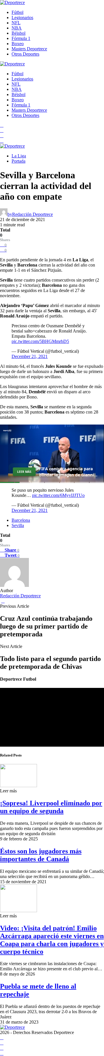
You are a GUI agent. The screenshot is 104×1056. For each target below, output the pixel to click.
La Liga (19, 155)
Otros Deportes (25, 54)
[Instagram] (1, 135)
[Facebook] (1, 125)
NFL (16, 22)
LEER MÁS (24, 472)
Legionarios (22, 17)
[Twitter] (1, 140)
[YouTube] (1, 130)
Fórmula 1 (21, 38)
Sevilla (18, 525)
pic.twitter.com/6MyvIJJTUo (58, 495)
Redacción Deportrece (20, 595)
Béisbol (18, 33)
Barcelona (21, 520)
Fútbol (17, 12)
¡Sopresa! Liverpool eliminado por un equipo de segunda (51, 807)
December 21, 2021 (30, 356)
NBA (17, 27)
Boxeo (18, 43)
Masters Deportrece (29, 48)
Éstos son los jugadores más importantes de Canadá (40, 855)
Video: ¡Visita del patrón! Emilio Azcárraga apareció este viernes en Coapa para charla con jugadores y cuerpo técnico (52, 939)
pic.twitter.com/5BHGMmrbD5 (40, 341)
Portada (18, 161)
